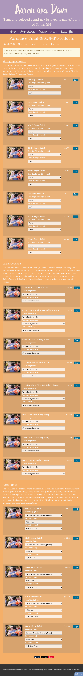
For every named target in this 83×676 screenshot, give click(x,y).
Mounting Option (31, 512)
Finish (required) (28, 327)
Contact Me (67, 31)
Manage (80, 1)
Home (13, 31)
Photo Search (27, 31)
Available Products (48, 31)
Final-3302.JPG (11, 44)
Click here (37, 279)
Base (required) (31, 519)
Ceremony (40, 44)
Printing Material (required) (39, 83)
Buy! (75, 80)
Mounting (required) (30, 298)
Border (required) (29, 291)
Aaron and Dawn (41, 8)
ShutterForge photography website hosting (59, 669)
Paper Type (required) (36, 90)
